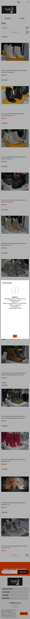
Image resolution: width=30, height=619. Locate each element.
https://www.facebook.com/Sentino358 (14, 303)
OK (15, 336)
